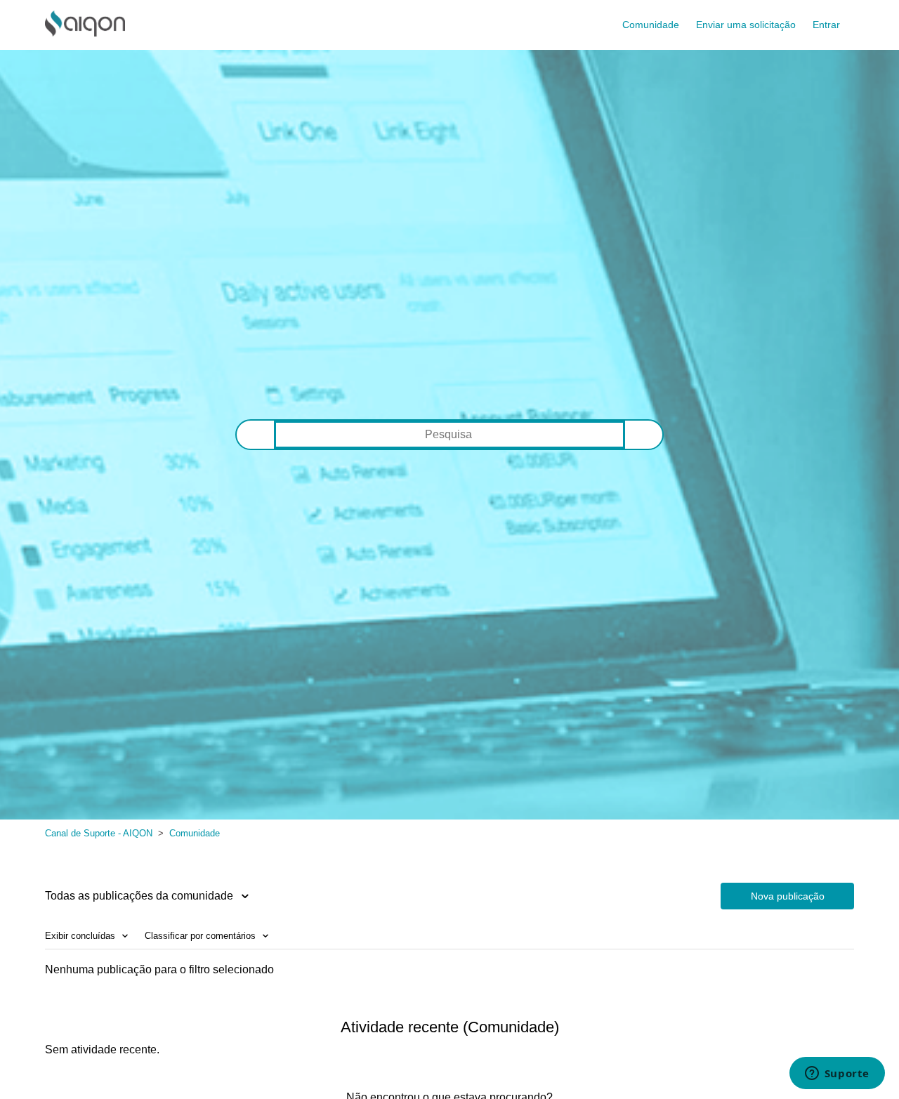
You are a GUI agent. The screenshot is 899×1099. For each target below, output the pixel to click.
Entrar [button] (826, 24)
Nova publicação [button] (788, 896)
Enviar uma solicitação (746, 24)
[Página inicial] (85, 33)
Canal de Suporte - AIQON (98, 833)
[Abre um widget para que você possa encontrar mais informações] (837, 1074)
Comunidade (650, 24)
